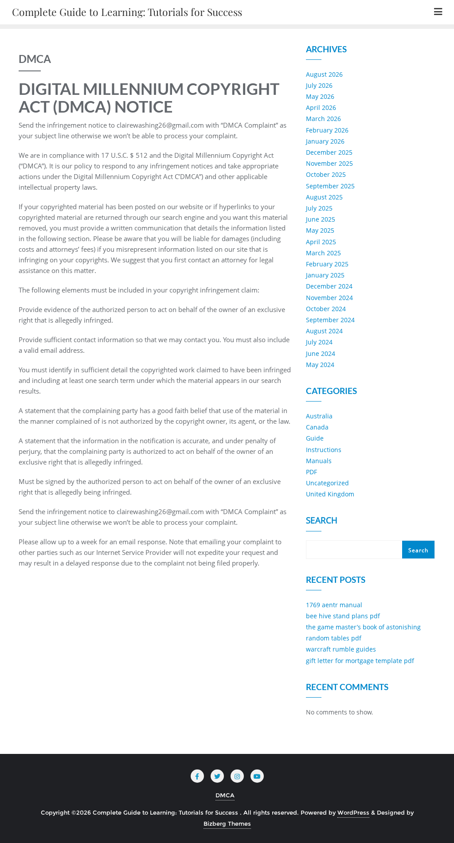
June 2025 (320, 219)
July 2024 (319, 342)
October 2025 (326, 174)
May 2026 (320, 96)
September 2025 (330, 186)
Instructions (323, 449)
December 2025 (329, 152)
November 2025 (329, 163)
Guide (315, 438)
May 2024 (320, 364)
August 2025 (324, 197)
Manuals (319, 461)
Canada (317, 427)
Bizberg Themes (227, 823)
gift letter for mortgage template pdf (360, 660)
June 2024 (320, 353)
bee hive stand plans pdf (343, 616)
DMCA (225, 795)
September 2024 (330, 320)
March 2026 (323, 118)
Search (321, 521)
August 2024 (324, 331)
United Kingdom (330, 494)
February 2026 (327, 130)
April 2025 (321, 242)
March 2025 (323, 253)
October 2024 (326, 308)
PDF (311, 472)
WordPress (353, 812)
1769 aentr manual (334, 605)
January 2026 (325, 141)
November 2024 (329, 297)
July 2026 (319, 85)
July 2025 (319, 208)
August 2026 (324, 74)
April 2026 (321, 107)
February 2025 (327, 264)
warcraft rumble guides (341, 649)
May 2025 (320, 230)
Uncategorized (327, 483)
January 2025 (325, 275)
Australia (319, 416)
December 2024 (329, 286)
